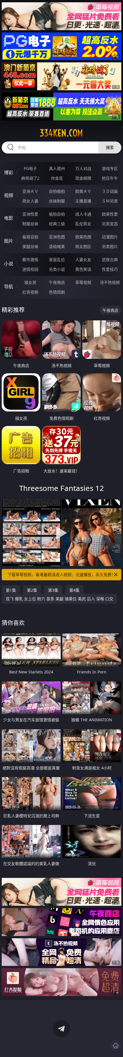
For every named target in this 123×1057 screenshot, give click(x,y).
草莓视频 (83, 282)
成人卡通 (83, 214)
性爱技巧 (110, 269)
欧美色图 (83, 236)
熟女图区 (83, 246)
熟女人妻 (30, 201)
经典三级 (57, 223)
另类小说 (57, 269)
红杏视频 (30, 292)
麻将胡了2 (30, 178)
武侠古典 (110, 259)
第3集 (53, 590)
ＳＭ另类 (110, 201)
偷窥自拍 (30, 236)
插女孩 (30, 282)
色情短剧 (57, 292)
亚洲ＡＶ (30, 191)
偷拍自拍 (57, 214)
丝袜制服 (57, 201)
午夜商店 (57, 282)
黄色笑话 (83, 269)
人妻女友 (83, 259)
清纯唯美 (57, 246)
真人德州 (57, 168)
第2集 (32, 590)
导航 (8, 286)
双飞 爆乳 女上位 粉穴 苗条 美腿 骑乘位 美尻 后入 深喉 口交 (59, 598)
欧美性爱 (110, 214)
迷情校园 (30, 269)
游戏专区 (110, 168)
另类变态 (110, 223)
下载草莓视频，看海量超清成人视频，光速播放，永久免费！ (61, 574)
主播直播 (83, 201)
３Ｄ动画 (110, 191)
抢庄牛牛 (110, 178)
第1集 (11, 590)
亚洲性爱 (30, 214)
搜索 (110, 147)
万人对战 (83, 168)
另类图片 (110, 246)
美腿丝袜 (30, 246)
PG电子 (30, 168)
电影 (8, 218)
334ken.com (61, 133)
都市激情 (30, 259)
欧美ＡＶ (83, 191)
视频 (8, 195)
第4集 (74, 590)
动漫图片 (110, 236)
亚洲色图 (57, 236)
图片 (8, 241)
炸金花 (57, 178)
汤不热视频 (110, 282)
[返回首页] (115, 1045)
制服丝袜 (30, 223)
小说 (8, 264)
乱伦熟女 (83, 223)
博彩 (8, 172)
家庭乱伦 (57, 259)
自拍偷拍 (57, 191)
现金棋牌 (83, 178)
